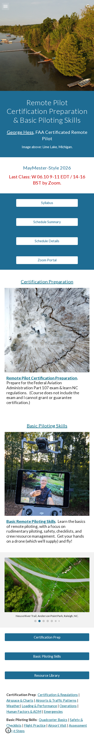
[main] (47, 124)
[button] (5, 6)
